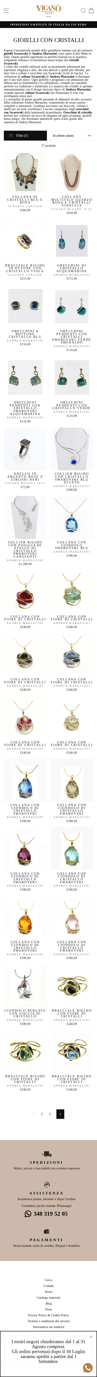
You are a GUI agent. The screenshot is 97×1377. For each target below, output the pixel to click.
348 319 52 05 (51, 1213)
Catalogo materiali (48, 1297)
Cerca (48, 1280)
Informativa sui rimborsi (48, 1327)
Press (48, 1309)
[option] (48, 24)
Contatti (49, 1286)
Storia (48, 1292)
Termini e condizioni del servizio (49, 1321)
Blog (49, 1303)
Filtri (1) (21, 135)
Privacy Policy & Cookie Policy (48, 1315)
